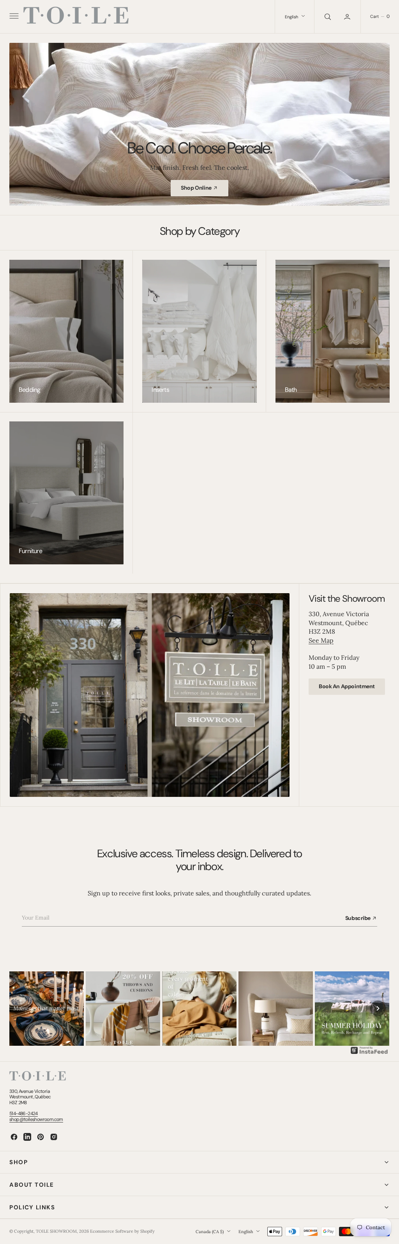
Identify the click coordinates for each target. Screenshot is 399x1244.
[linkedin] (27, 1137)
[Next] (378, 1008)
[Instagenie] (369, 1053)
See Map (321, 640)
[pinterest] (40, 1137)
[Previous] (21, 1008)
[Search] (326, 16)
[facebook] (14, 1137)
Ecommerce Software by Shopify (122, 1231)
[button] (13, 17)
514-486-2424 (23, 1113)
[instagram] (53, 1137)
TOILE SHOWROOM (56, 1231)
